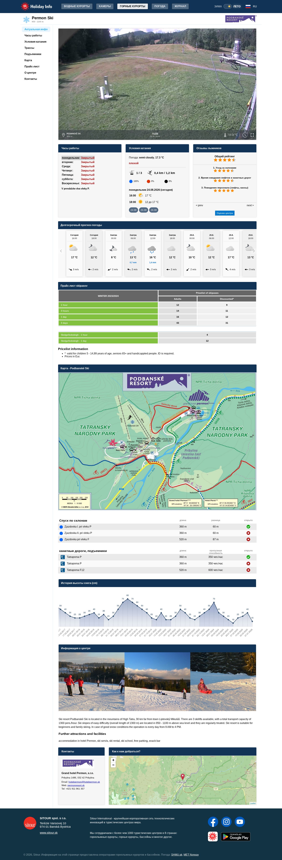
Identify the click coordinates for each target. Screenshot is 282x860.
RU (255, 6)
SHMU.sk (176, 854)
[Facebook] (213, 822)
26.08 (154, 210)
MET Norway (191, 854)
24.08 (133, 210)
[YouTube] (240, 822)
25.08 (144, 210)
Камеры (105, 6)
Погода (159, 6)
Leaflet (253, 803)
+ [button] (113, 760)
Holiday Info (33, 4)
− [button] (113, 765)
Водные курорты (77, 6)
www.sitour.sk (49, 832)
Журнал (180, 6)
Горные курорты (132, 6)
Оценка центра (225, 213)
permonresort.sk (76, 785)
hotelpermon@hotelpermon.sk (84, 782)
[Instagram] (226, 822)
